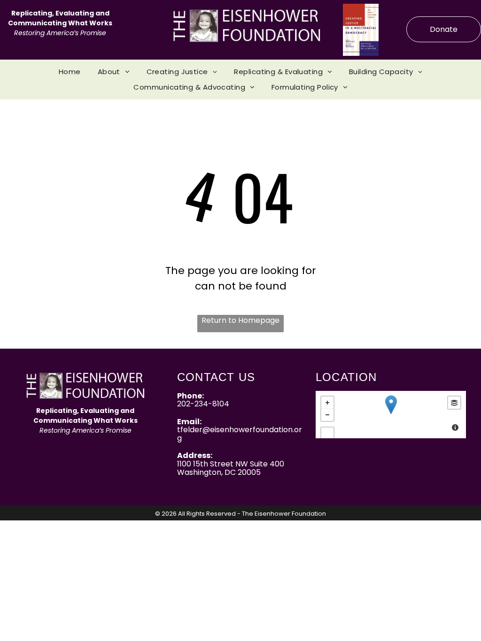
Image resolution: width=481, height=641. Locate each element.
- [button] (327, 415)
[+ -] (391, 414)
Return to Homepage (240, 320)
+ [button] (327, 403)
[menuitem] (69, 72)
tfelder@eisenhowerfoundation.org (239, 433)
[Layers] (454, 403)
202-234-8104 (203, 403)
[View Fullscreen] (327, 433)
